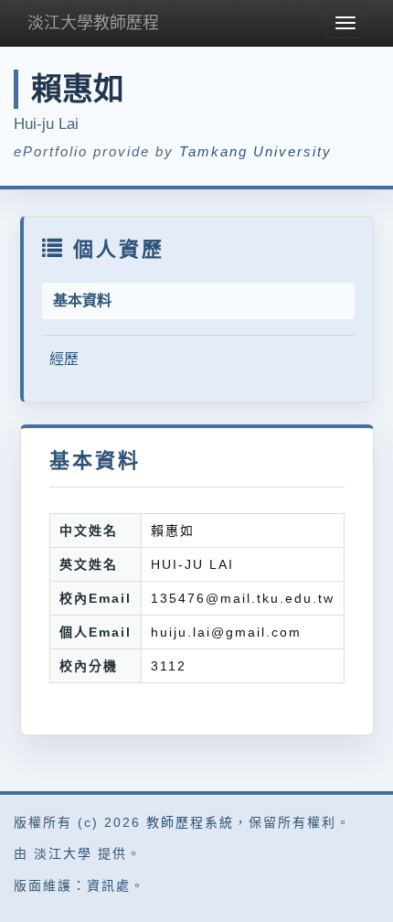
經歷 (64, 359)
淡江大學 (63, 853)
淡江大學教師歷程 (93, 23)
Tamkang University (255, 151)
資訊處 (109, 885)
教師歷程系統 (190, 822)
